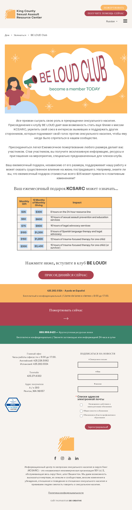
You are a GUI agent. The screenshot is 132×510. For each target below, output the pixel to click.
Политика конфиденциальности (66, 492)
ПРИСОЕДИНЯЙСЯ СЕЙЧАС (66, 275)
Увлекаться (20, 35)
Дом (7, 35)
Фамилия (97, 384)
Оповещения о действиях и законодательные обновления (100, 405)
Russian (110, 21)
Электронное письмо (98, 359)
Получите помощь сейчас (106, 13)
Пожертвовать (114, 7)
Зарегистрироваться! (98, 426)
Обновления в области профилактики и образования (100, 416)
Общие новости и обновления (96, 411)
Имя (98, 372)
